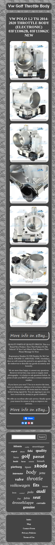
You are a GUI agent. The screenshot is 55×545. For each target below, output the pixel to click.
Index (28, 519)
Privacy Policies (29, 533)
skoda (40, 466)
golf (26, 456)
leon (14, 492)
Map (29, 524)
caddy (27, 447)
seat (36, 497)
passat (38, 456)
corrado (41, 503)
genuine (29, 507)
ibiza (22, 452)
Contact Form (29, 528)
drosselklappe (23, 502)
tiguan (28, 467)
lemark (41, 461)
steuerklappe (38, 446)
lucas (23, 461)
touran (45, 486)
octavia (31, 461)
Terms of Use (29, 537)
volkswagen (20, 485)
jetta (42, 473)
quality (41, 451)
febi (30, 451)
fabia (27, 498)
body (31, 472)
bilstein (18, 446)
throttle (35, 479)
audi (41, 491)
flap (19, 498)
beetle (15, 461)
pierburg (16, 466)
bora (16, 457)
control (21, 493)
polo (30, 492)
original (14, 451)
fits (36, 485)
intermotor (18, 473)
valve (19, 479)
